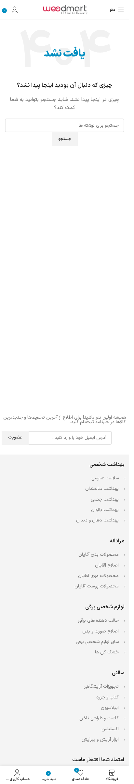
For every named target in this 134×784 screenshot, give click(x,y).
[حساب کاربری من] (14, 9)
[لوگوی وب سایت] (64, 9)
